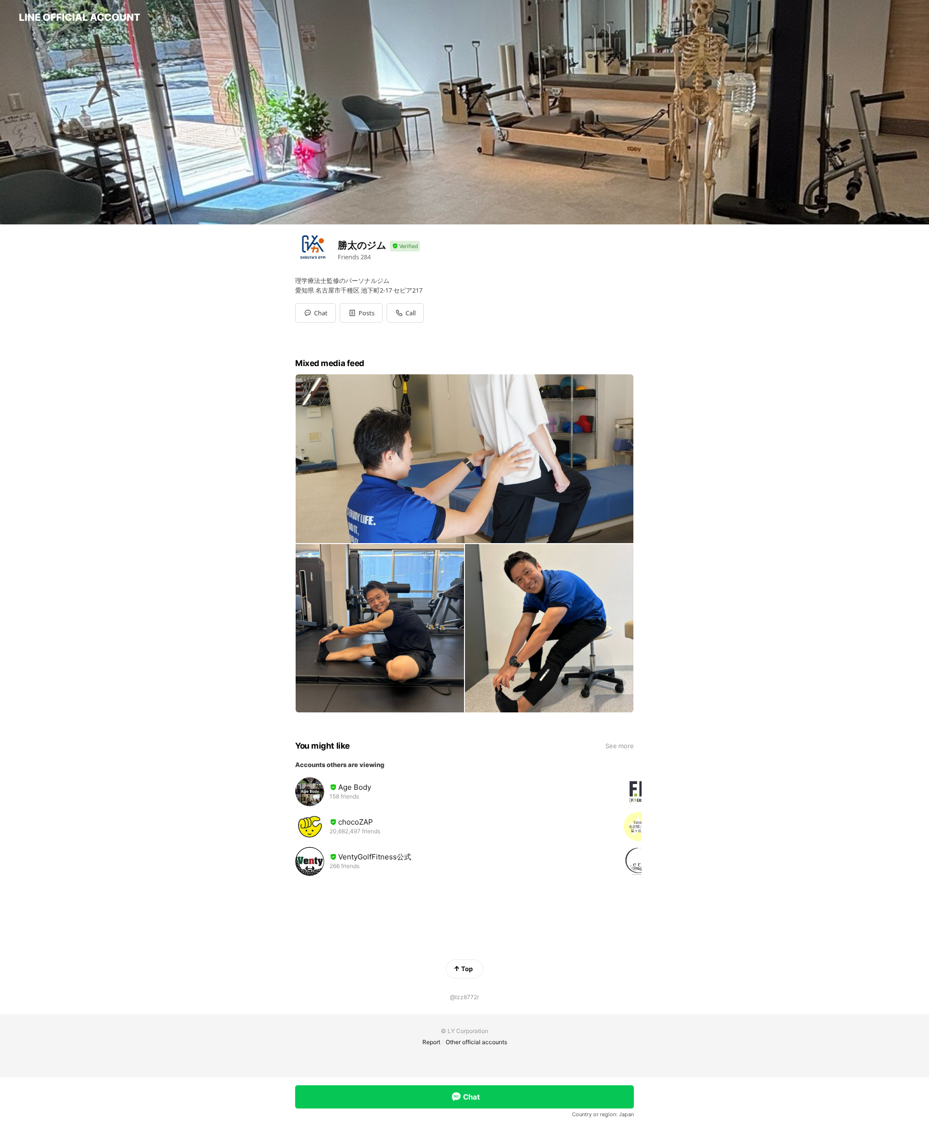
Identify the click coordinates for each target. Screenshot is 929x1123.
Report (431, 1042)
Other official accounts (476, 1042)
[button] (361, 313)
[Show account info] (405, 246)
